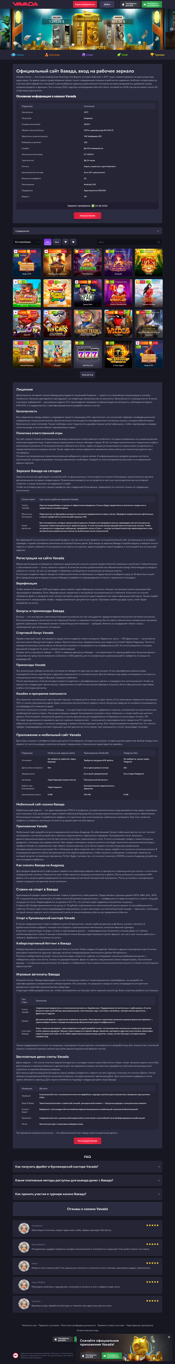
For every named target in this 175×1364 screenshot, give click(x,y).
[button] (3, 29)
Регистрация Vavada (87, 1141)
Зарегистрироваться (85, 4)
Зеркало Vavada (87, 215)
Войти (107, 4)
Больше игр (87, 375)
